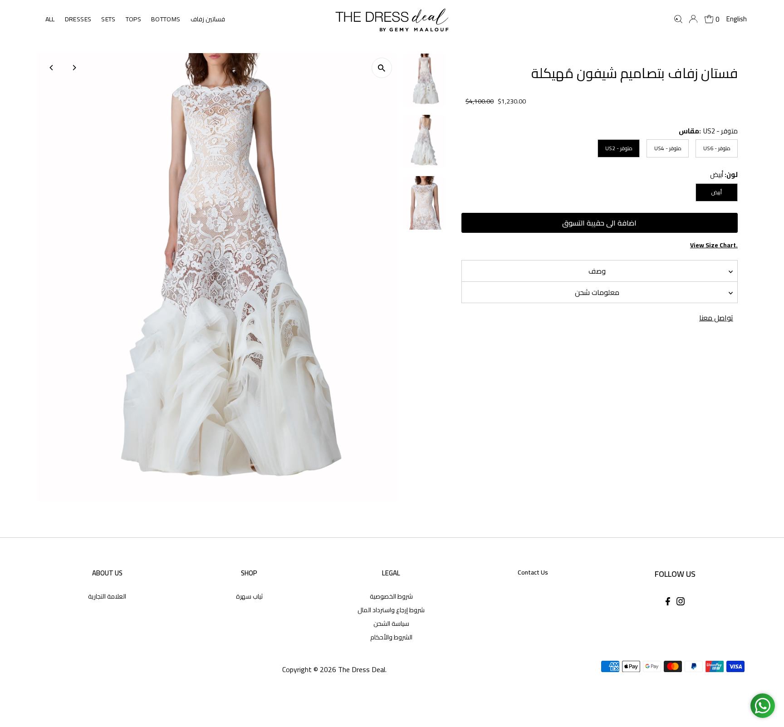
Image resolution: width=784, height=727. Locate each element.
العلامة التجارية (107, 596)
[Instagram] (680, 603)
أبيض (716, 192)
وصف (597, 271)
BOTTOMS (165, 19)
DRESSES (78, 19)
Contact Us (533, 572)
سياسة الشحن (391, 623)
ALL (50, 19)
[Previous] (52, 67)
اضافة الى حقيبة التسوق (599, 223)
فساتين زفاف (208, 19)
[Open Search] (678, 19)
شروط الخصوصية (391, 596)
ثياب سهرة (249, 596)
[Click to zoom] (382, 68)
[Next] (74, 67)
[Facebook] (667, 603)
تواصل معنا (716, 317)
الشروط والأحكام (391, 637)
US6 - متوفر (716, 148)
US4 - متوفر (667, 148)
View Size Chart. (714, 245)
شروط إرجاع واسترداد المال (391, 610)
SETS (108, 19)
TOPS (133, 19)
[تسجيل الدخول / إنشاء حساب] (693, 19)
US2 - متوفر (618, 148)
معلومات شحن (597, 292)
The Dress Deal (361, 669)
